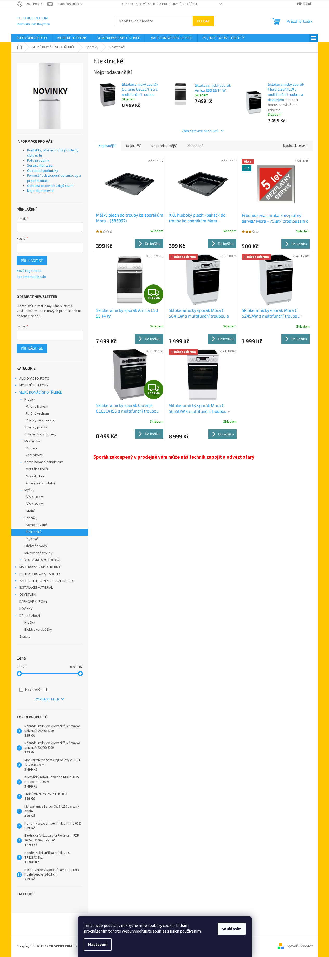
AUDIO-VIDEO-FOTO (34, 378)
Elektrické (33, 532)
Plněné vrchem (37, 413)
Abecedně (195, 146)
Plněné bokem (37, 406)
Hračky (29, 622)
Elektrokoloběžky (38, 629)
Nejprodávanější (164, 146)
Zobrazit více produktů (200, 131)
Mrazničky (32, 441)
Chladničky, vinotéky (40, 434)
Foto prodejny (38, 160)
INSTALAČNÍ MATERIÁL (36, 587)
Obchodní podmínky (42, 170)
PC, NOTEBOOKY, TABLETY (40, 573)
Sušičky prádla (35, 427)
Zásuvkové (34, 455)
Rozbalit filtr (47, 699)
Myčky (29, 490)
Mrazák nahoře (37, 469)
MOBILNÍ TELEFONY (33, 385)
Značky (24, 636)
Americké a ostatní (40, 483)
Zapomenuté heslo (31, 277)
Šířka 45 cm (34, 504)
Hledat (203, 21)
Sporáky (30, 518)
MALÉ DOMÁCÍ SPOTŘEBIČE (40, 566)
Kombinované (36, 525)
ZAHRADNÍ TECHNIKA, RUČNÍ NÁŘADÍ (46, 581)
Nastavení (97, 944)
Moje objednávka (40, 190)
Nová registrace (29, 271)
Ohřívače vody (35, 546)
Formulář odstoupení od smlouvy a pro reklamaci (54, 178)
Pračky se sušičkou (41, 420)
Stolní (30, 511)
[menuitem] (31, 38)
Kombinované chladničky (43, 462)
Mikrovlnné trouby (38, 553)
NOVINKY (26, 608)
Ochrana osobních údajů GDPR (50, 185)
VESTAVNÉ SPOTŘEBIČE (42, 559)
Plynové (32, 539)
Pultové (32, 448)
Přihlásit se (32, 260)
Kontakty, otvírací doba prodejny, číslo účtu (159, 4)
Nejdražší (133, 146)
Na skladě (36, 689)
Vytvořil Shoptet (300, 946)
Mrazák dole (35, 476)
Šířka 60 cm (34, 497)
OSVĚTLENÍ (27, 594)
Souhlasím (232, 929)
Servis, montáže (40, 165)
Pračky (29, 399)
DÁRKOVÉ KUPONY (33, 601)
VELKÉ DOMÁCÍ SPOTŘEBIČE (40, 392)
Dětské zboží (29, 615)
